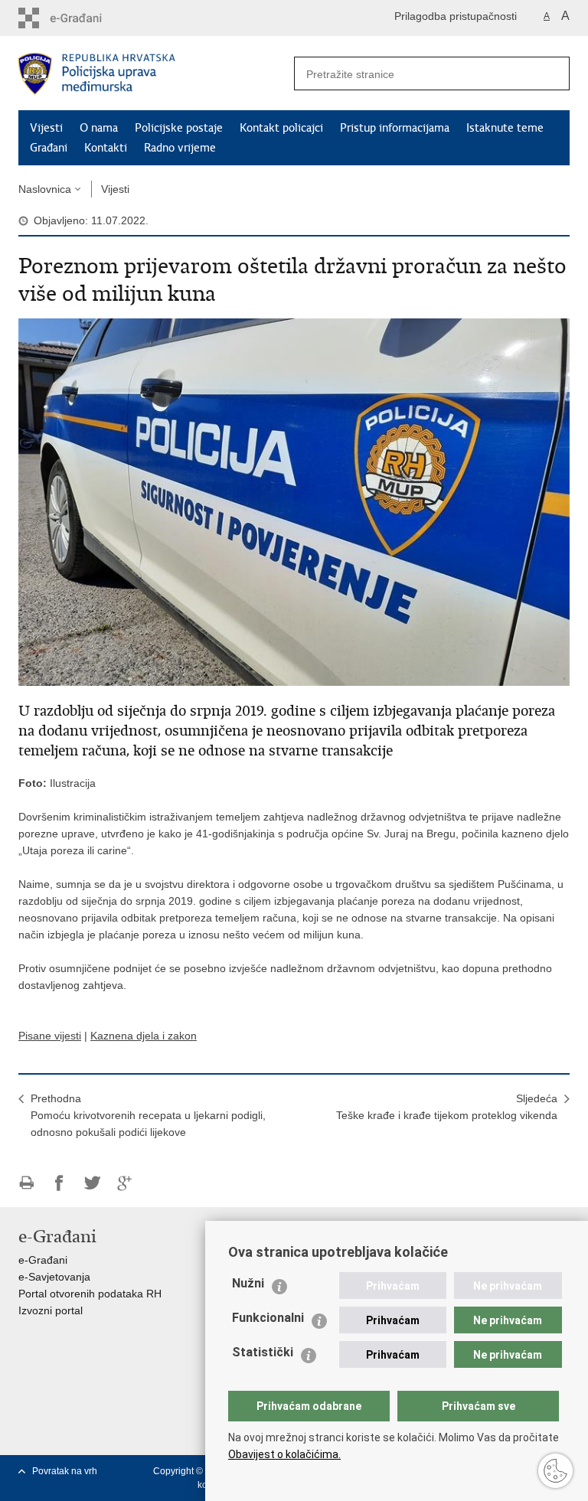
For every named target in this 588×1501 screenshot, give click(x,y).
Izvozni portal (50, 1310)
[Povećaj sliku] (294, 501)
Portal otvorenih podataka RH (90, 1293)
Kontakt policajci (281, 128)
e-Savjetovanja (54, 1277)
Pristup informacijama (394, 128)
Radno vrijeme (180, 148)
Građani (48, 148)
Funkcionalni (268, 1317)
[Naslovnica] (156, 74)
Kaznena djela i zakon (143, 1035)
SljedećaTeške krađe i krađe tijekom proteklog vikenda (446, 1106)
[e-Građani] (83, 18)
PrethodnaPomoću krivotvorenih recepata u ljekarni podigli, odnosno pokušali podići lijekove (148, 1115)
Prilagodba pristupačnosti (455, 16)
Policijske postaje (179, 128)
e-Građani (42, 1260)
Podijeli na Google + (125, 1183)
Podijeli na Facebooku (59, 1183)
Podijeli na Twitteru (92, 1183)
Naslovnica (44, 189)
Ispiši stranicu (26, 1183)
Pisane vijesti (49, 1035)
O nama (99, 128)
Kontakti (105, 148)
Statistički (262, 1352)
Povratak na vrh (64, 1471)
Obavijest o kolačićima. (284, 1454)
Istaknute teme (505, 128)
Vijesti (46, 128)
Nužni (248, 1283)
